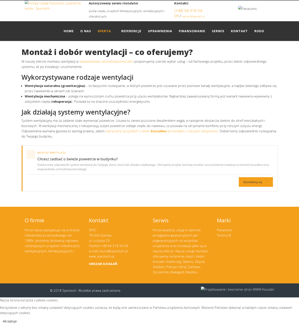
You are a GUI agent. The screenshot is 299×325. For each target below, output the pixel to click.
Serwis (218, 31)
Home (69, 31)
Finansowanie (192, 31)
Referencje (131, 31)
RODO (259, 31)
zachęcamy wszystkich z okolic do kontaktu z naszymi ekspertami (162, 131)
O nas (85, 31)
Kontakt (239, 31)
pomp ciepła (34, 256)
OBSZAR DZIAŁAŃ (103, 263)
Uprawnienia (160, 31)
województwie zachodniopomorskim (106, 61)
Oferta (104, 31)
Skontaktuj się (256, 182)
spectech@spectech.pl (193, 16)
